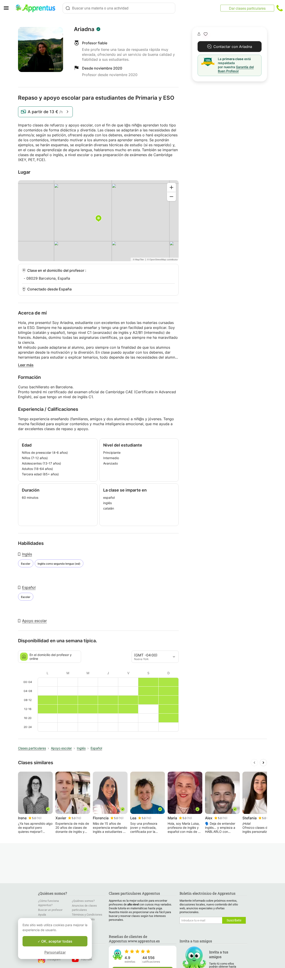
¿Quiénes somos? (83, 901)
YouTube (86, 959)
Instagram (53, 959)
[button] (205, 34)
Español (29, 587)
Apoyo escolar (34, 620)
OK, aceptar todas (56, 941)
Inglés (27, 554)
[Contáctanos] (279, 8)
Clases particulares (32, 748)
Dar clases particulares (247, 8)
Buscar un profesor (50, 910)
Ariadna (84, 29)
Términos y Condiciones (87, 914)
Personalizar (55, 952)
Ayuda (42, 914)
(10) (38, 818)
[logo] (37, 8)
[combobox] (119, 8)
